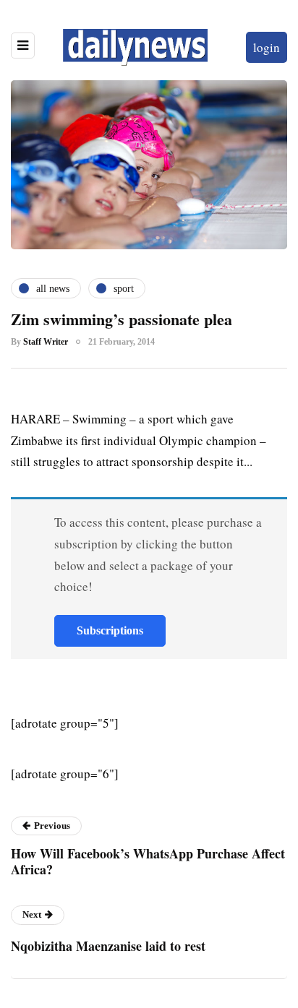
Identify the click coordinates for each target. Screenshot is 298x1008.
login (266, 47)
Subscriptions (110, 630)
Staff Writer (45, 342)
